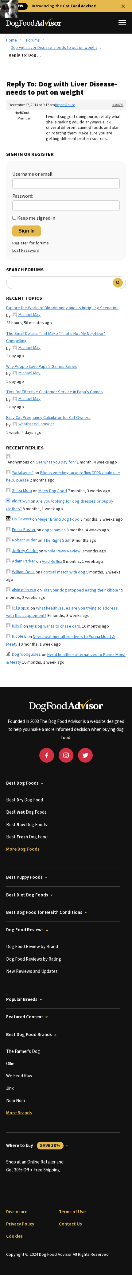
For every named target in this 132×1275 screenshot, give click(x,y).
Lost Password (25, 250)
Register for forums (30, 243)
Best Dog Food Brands (29, 1034)
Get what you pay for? (56, 462)
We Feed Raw (19, 1076)
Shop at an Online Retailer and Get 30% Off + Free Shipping (35, 1166)
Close (123, 6)
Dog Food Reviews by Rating (33, 959)
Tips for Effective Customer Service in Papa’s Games (54, 392)
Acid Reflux (52, 562)
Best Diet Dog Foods (27, 895)
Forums (33, 40)
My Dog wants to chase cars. (55, 626)
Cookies (14, 1236)
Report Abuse (65, 105)
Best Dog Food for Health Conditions (44, 912)
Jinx (10, 1088)
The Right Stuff (57, 540)
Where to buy (33, 1145)
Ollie (10, 1064)
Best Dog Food (24, 800)
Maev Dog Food (52, 491)
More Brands (19, 1113)
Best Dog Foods (22, 783)
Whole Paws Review (62, 551)
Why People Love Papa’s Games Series (41, 367)
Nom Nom (15, 1100)
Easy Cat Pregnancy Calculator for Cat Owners (48, 418)
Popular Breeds (21, 999)
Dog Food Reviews (25, 930)
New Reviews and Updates (32, 971)
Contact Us (70, 1224)
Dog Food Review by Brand (32, 946)
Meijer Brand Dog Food (59, 519)
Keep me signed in (36, 218)
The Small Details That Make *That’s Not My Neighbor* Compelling (56, 337)
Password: (22, 196)
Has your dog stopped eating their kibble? (81, 590)
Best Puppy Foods (24, 877)
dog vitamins (54, 530)
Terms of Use (72, 1212)
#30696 (117, 105)
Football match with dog (63, 572)
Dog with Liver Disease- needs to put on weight (54, 48)
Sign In (26, 230)
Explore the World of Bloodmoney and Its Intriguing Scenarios (62, 308)
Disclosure (16, 1212)
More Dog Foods (23, 849)
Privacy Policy (20, 1224)
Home (11, 40)
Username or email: (32, 174)
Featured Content (24, 1017)
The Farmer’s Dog (23, 1051)
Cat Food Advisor (79, 6)
